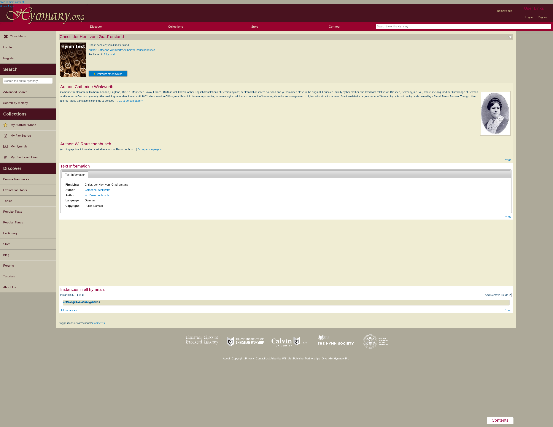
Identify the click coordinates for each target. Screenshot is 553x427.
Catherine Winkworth (97, 189)
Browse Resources (16, 179)
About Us (9, 287)
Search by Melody (15, 102)
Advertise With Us (280, 358)
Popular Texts (12, 211)
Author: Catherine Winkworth (105, 50)
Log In (7, 47)
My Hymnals (19, 146)
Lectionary (10, 233)
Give (324, 358)
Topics (7, 200)
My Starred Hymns (23, 125)
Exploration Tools (15, 190)
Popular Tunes (13, 222)
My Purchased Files (24, 157)
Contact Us (262, 358)
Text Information (75, 174)
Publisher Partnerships (306, 358)
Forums (8, 265)
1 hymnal (109, 54)
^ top (508, 159)
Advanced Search (15, 92)
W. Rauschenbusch (97, 195)
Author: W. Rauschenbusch (139, 50)
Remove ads (504, 11)
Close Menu (18, 36)
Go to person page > (131, 100)
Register (543, 17)
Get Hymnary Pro (339, 358)
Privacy (249, 358)
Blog (6, 254)
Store (255, 26)
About (226, 358)
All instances (69, 310)
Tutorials (9, 276)
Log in (529, 17)
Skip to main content (12, 2)
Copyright (237, 358)
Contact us (98, 323)
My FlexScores (21, 135)
